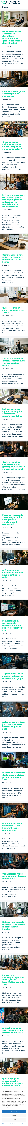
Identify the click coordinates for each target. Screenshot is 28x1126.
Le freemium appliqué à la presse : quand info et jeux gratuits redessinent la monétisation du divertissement (13, 201)
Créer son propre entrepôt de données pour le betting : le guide (12, 574)
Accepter (14, 1111)
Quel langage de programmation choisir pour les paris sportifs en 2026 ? (12, 1082)
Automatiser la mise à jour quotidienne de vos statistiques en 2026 (13, 725)
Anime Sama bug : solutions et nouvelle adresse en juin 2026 (12, 1030)
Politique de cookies (7, 1124)
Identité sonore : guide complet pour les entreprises (13, 93)
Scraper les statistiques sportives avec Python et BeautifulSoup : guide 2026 (13, 980)
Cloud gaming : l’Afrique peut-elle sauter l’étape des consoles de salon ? (12, 145)
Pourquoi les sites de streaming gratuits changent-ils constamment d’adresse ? (12, 520)
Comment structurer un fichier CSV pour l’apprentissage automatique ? (12, 827)
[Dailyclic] (10, 2)
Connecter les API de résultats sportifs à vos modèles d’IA (14, 876)
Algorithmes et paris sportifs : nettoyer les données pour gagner (13, 676)
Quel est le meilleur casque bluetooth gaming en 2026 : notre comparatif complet (13, 465)
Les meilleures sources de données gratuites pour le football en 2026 (13, 776)
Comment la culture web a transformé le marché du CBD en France (12, 258)
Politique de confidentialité (18, 1124)
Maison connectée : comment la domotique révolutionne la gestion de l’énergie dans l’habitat (12, 37)
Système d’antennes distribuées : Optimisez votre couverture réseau (13, 362)
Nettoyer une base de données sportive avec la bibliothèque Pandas (13, 926)
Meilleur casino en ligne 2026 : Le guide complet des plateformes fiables (12, 412)
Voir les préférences (14, 1120)
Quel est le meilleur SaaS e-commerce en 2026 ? (13, 310)
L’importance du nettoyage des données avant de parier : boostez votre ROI (13, 625)
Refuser (14, 1115)
